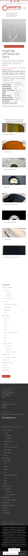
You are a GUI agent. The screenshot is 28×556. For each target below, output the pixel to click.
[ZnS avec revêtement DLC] (14, 162)
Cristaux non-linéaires (11, 352)
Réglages (22, 553)
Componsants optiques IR (8, 362)
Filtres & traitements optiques (10, 304)
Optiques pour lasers (6, 343)
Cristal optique (7, 346)
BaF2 (5, 341)
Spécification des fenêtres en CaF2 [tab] (13, 72)
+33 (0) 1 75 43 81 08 (18, 3)
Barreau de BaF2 (7, 239)
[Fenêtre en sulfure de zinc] (14, 127)
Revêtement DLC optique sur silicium (12, 257)
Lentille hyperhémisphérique (10, 222)
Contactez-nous (6, 376)
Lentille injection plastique (10, 357)
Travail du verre (5, 360)
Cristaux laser (9, 349)
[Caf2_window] (14, 30)
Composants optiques (7, 287)
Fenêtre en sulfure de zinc (9, 134)
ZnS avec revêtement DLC (10, 169)
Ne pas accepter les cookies (10, 553)
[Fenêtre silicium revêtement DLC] (14, 197)
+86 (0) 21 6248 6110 (10, 3)
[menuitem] (20, 8)
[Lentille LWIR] (14, 180)
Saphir (5, 321)
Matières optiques (6, 315)
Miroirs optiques (7, 307)
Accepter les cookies (14, 550)
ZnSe (5, 329)
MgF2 (5, 338)
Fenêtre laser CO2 (8, 152)
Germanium (6, 326)
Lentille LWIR (7, 187)
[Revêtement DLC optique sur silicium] (14, 250)
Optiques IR (9, 69)
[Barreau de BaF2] (14, 232)
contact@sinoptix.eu (9, 418)
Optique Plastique (6, 354)
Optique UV (4, 365)
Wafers (5, 312)
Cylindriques (8, 296)
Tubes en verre (5, 367)
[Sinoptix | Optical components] (11, 8)
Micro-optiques (7, 310)
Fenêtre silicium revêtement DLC (11, 204)
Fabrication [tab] (9, 103)
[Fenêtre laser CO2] (14, 145)
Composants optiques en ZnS (10, 332)
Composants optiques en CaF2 (14, 67)
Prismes (6, 301)
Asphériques (8, 293)
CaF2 (5, 335)
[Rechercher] (20, 8)
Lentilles (6, 290)
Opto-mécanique (5, 370)
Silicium (6, 324)
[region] (14, 89)
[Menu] (24, 8)
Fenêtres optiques (8, 298)
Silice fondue (7, 318)
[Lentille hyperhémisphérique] (14, 215)
